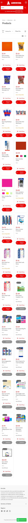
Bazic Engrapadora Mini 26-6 (6, 362)
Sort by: (6, 31)
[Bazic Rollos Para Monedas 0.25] (21, 46)
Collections (9, 20)
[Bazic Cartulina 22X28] (21, 146)
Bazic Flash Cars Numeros (6, 263)
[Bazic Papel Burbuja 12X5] (7, 112)
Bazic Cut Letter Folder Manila (6, 394)
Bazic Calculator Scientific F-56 (20, 192)
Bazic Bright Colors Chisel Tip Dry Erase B (20, 395)
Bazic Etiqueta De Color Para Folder (20, 362)
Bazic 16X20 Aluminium (5, 462)
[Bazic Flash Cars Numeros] (7, 253)
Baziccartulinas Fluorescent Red (6, 56)
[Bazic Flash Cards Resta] (21, 253)
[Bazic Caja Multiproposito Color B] (7, 418)
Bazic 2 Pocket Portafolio (19, 230)
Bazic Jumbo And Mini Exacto (20, 122)
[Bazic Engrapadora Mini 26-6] (7, 352)
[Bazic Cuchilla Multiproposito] (7, 146)
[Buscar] (25, 7)
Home (3, 20)
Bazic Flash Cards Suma (6, 296)
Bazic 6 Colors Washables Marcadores (19, 429)
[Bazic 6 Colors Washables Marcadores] (21, 418)
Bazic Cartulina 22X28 (19, 159)
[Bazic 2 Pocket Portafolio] (21, 220)
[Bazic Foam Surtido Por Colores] (7, 319)
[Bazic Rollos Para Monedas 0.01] (7, 79)
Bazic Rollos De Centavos (19, 89)
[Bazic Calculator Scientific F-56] (21, 183)
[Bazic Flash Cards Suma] (7, 286)
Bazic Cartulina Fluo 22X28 (6, 197)
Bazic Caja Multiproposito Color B (7, 429)
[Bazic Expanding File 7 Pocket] (21, 319)
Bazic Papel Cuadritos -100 (19, 296)
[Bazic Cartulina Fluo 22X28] (7, 183)
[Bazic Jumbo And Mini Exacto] (21, 112)
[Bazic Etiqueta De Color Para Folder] (21, 352)
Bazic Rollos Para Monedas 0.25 (20, 56)
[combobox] (12, 7)
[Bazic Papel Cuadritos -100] (21, 286)
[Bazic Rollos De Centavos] (21, 79)
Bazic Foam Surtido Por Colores (6, 329)
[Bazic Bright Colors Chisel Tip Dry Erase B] (21, 384)
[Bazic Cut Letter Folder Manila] (7, 384)
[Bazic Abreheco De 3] (7, 220)
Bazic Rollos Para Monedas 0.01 (6, 89)
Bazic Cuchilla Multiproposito (5, 155)
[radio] (22, 36)
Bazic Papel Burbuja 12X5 (6, 122)
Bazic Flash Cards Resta (20, 263)
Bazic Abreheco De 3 (7, 229)
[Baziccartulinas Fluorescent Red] (7, 46)
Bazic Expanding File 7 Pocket (21, 329)
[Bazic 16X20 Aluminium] (7, 453)
